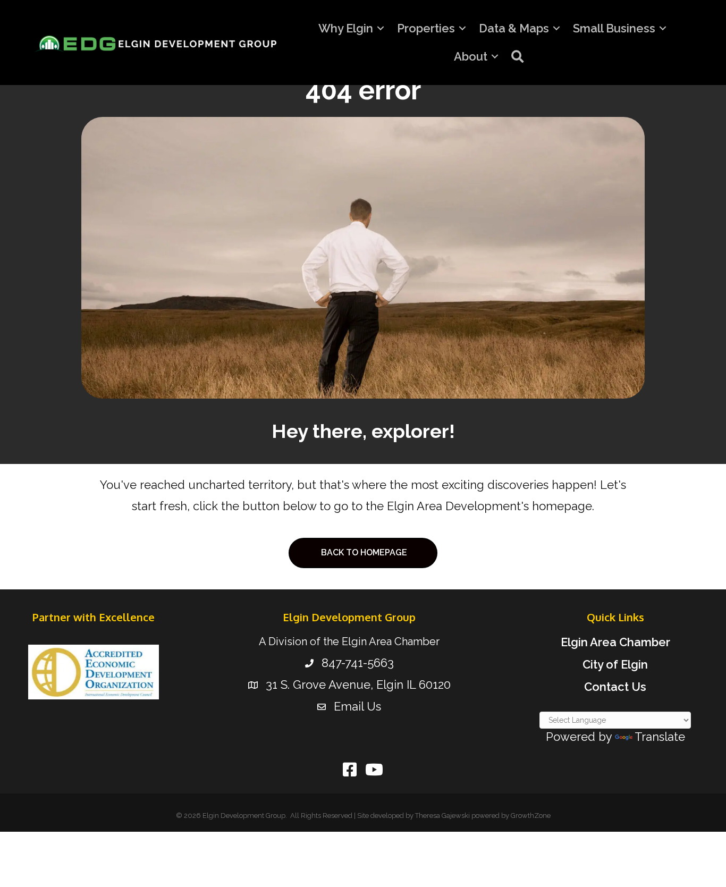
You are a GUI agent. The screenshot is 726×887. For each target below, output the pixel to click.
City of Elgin (615, 664)
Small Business (614, 28)
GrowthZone (531, 816)
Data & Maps (514, 28)
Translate (660, 737)
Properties (426, 28)
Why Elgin (345, 28)
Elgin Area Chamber (615, 642)
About (470, 56)
